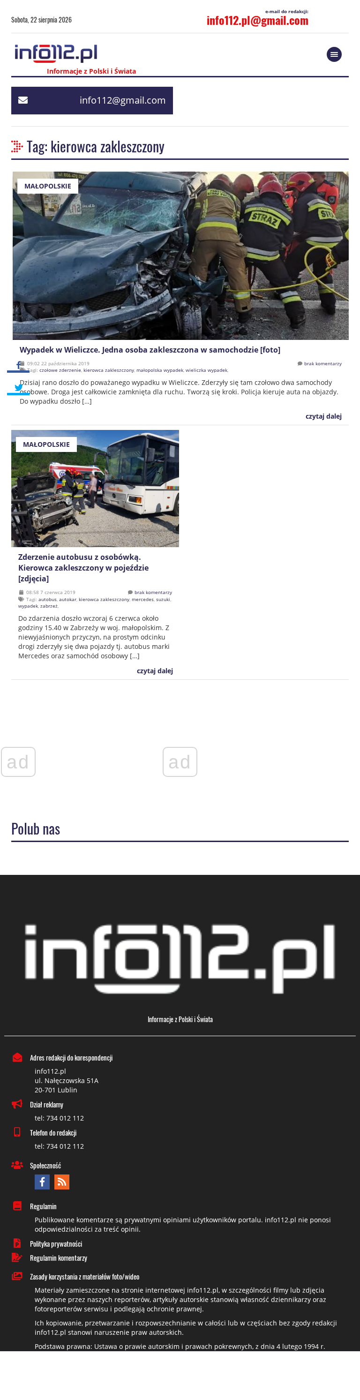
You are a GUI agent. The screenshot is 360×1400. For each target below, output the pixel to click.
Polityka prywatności (56, 1243)
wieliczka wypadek (206, 370)
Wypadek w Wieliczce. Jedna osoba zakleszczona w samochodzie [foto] (150, 350)
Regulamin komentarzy (58, 1257)
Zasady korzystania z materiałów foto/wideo (84, 1276)
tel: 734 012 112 (59, 1118)
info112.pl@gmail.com (257, 19)
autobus (47, 599)
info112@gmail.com (123, 100)
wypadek (28, 605)
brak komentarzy (323, 363)
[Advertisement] (180, 1376)
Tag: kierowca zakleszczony (96, 146)
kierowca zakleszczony (108, 370)
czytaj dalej (323, 416)
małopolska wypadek (159, 370)
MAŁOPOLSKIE (47, 185)
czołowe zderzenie (60, 370)
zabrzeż (49, 605)
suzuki (163, 599)
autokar (67, 599)
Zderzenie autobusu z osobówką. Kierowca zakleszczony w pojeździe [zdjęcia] (83, 568)
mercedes (143, 599)
